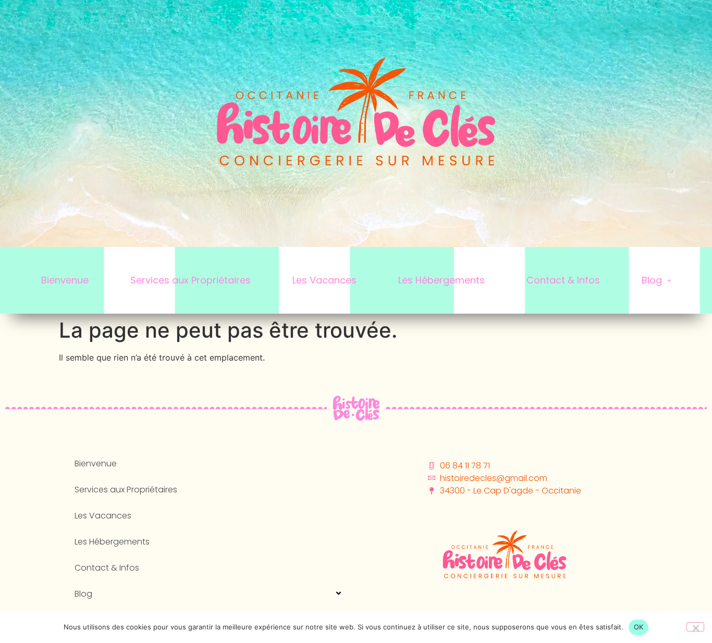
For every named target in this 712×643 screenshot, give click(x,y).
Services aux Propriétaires (190, 280)
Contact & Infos (563, 280)
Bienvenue (65, 280)
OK (639, 627)
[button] (656, 280)
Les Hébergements (441, 280)
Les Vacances (324, 280)
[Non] (695, 627)
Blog (652, 280)
